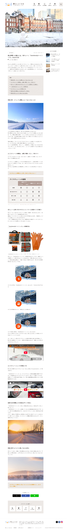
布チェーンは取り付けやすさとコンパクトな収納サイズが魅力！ (24, 84)
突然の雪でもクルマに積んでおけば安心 (19, 93)
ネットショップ (38, 527)
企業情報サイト (30, 527)
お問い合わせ (20, 527)
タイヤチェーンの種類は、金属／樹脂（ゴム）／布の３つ (23, 82)
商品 (12, 59)
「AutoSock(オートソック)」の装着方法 (19, 86)
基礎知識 (15, 59)
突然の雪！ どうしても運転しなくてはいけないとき (22, 80)
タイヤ (10, 59)
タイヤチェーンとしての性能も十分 (18, 88)
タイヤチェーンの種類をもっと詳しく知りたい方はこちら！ (22, 173)
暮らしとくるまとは (8, 527)
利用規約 (15, 527)
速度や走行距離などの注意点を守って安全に (20, 91)
